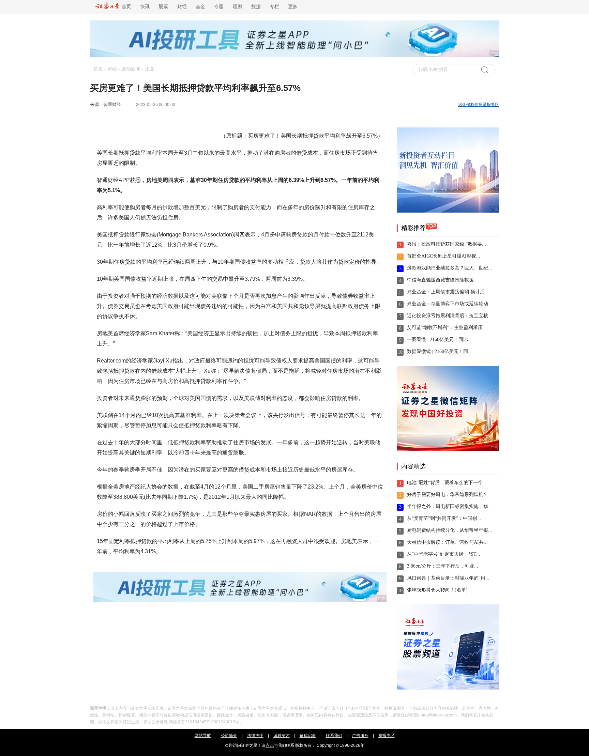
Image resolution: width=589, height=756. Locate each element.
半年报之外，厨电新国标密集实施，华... (449, 506)
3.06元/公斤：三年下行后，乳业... (442, 566)
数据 (256, 6)
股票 (163, 6)
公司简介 (229, 735)
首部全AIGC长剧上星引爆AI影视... (443, 256)
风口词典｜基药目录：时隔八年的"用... (448, 578)
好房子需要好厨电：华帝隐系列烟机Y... (448, 494)
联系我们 (334, 735)
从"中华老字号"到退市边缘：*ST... (443, 554)
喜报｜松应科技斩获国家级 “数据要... (446, 244)
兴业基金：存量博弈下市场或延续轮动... (449, 303)
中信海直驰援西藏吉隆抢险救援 (440, 279)
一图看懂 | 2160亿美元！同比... (439, 339)
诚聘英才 (281, 735)
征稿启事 (308, 735)
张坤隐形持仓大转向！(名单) (437, 589)
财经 (182, 6)
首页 (125, 6)
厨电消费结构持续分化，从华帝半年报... (449, 530)
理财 (237, 6)
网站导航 (203, 735)
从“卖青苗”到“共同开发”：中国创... (444, 518)
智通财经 (112, 104)
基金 (200, 6)
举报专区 (386, 735)
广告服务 (360, 735)
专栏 (274, 6)
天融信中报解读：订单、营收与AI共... (447, 542)
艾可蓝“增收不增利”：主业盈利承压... (447, 327)
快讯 (145, 6)
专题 (219, 6)
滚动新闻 (130, 69)
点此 (270, 745)
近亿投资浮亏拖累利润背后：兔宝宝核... (449, 315)
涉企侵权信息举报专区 (478, 104)
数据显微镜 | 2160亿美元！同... (439, 351)
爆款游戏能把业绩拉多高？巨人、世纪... (449, 268)
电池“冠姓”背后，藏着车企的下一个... (447, 482)
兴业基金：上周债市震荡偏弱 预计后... (448, 291)
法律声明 (255, 735)
